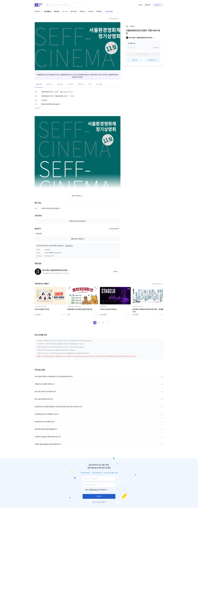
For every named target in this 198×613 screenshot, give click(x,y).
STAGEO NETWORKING (108, 309)
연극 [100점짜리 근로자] (42, 309)
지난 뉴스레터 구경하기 (99, 502)
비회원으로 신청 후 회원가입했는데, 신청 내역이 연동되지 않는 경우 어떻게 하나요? (58, 407)
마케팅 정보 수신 (94, 490)
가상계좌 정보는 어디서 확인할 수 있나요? (47, 414)
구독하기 (99, 496)
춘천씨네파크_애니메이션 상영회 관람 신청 (79, 309)
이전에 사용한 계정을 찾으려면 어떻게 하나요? (48, 444)
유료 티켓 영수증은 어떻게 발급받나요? (46, 429)
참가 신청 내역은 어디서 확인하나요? (45, 392)
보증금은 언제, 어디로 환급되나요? (45, 422)
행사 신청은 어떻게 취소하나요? (44, 399)
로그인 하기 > (69, 246)
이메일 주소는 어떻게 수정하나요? (44, 384)
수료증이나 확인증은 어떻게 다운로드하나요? (48, 437)
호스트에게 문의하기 (114, 229)
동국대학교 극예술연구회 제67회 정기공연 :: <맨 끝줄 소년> (147, 310)
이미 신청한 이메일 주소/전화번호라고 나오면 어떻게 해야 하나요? (54, 376)
